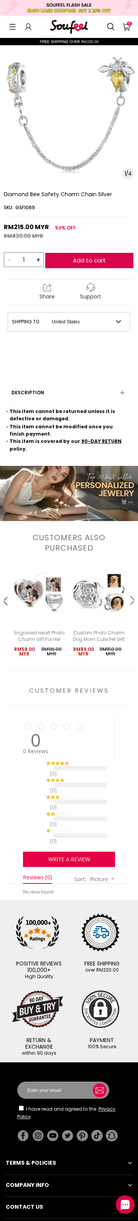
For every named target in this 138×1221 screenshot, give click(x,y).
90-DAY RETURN (101, 441)
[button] (12, 27)
